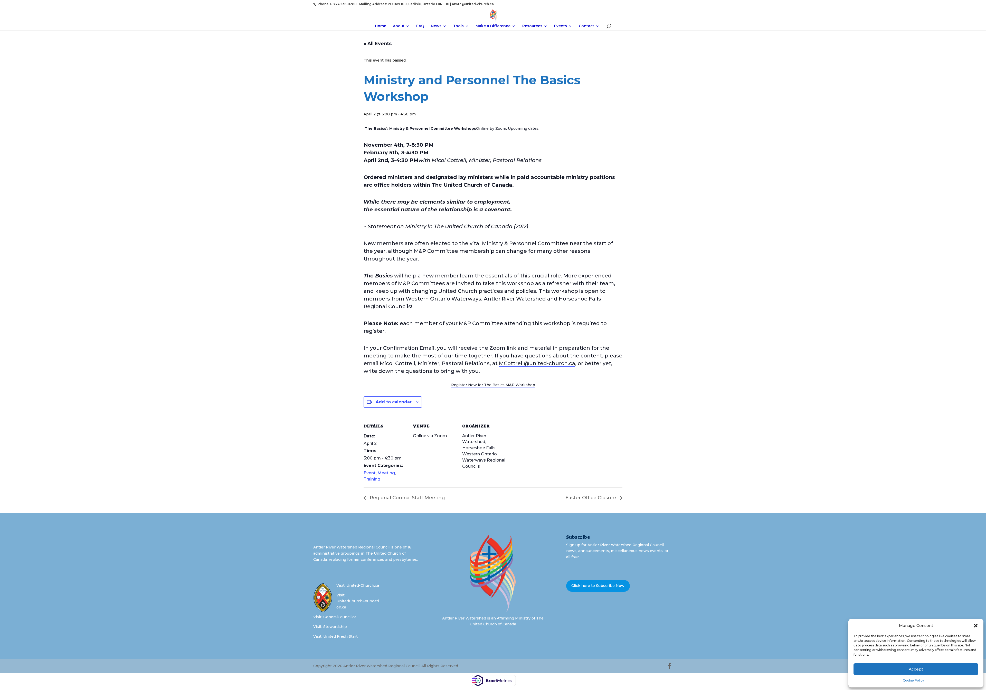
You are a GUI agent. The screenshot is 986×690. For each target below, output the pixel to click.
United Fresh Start (340, 636)
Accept (916, 669)
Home (380, 26)
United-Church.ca (362, 585)
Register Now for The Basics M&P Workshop (493, 385)
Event (370, 473)
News (436, 26)
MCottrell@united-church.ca (537, 363)
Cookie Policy (913, 680)
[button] (975, 625)
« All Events (378, 43)
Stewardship (335, 626)
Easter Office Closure (591, 498)
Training (372, 479)
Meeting (386, 473)
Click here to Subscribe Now (597, 585)
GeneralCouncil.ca (339, 617)
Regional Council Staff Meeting (406, 498)
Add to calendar (394, 401)
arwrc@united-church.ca (473, 4)
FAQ (420, 26)
